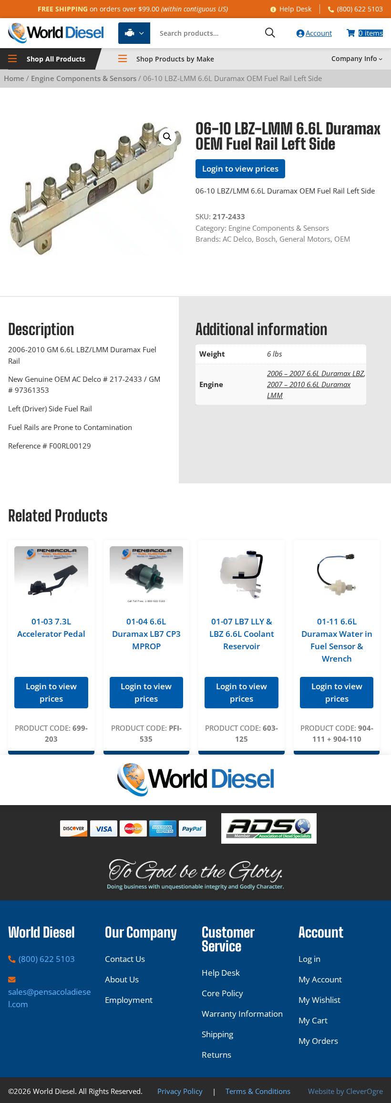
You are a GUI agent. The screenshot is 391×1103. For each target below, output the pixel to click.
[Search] (270, 33)
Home (14, 78)
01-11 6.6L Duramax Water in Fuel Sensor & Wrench (336, 640)
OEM (342, 239)
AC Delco (237, 239)
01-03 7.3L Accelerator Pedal (51, 627)
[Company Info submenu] (380, 59)
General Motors (304, 239)
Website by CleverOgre (345, 1091)
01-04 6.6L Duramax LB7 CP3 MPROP (146, 634)
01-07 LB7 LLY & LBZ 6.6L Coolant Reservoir (241, 634)
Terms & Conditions (258, 1091)
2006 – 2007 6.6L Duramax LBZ (315, 373)
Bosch (266, 239)
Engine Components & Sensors (83, 78)
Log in (309, 958)
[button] (167, 136)
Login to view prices (240, 168)
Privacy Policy (180, 1091)
